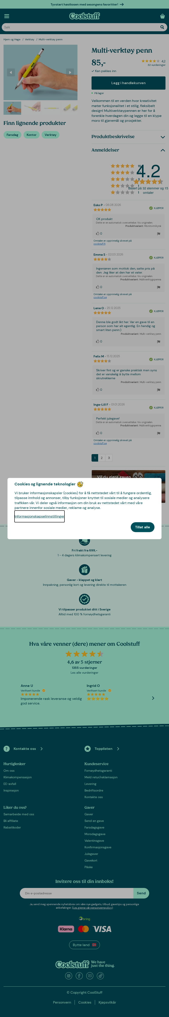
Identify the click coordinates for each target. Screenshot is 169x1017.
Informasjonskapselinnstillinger (39, 516)
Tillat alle (142, 527)
